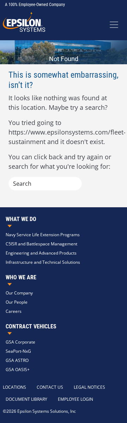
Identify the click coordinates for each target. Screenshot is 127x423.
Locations (14, 387)
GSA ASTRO (17, 360)
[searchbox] (45, 183)
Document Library (26, 399)
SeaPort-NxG (18, 351)
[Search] (73, 183)
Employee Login (75, 399)
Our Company (19, 293)
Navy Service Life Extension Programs (43, 235)
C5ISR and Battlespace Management (41, 244)
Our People (17, 302)
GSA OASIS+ (18, 370)
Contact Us (50, 387)
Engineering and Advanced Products (41, 253)
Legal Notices (89, 387)
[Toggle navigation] (114, 24)
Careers (14, 311)
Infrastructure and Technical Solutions (43, 262)
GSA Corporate (20, 342)
